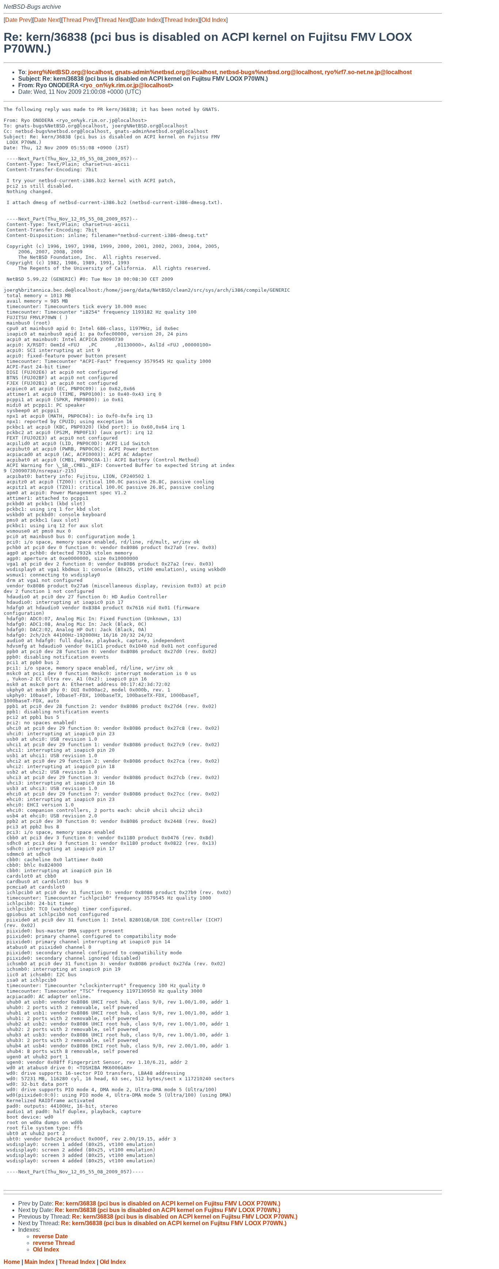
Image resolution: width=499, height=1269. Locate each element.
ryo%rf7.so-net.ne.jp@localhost (368, 72)
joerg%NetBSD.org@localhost (70, 72)
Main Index (39, 1262)
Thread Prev (79, 20)
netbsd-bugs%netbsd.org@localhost (271, 72)
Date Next (47, 20)
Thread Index (181, 20)
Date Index (147, 20)
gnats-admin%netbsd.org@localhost (166, 72)
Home (12, 1262)
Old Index (213, 20)
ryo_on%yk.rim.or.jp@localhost (126, 85)
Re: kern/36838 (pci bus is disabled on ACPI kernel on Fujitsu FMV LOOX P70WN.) (167, 1203)
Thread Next (114, 20)
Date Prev (18, 20)
